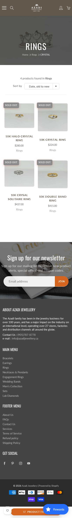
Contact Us (9, 424)
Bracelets (8, 358)
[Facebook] (4, 463)
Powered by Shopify (49, 485)
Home (25, 54)
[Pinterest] (12, 463)
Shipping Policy (11, 442)
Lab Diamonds (11, 395)
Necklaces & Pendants (15, 372)
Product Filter (38, 511)
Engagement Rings (13, 377)
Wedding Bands (12, 381)
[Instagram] (20, 463)
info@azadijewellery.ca (25, 338)
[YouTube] (29, 463)
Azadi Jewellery (29, 485)
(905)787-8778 (26, 334)
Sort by (17, 85)
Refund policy (10, 438)
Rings (34, 54)
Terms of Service (12, 433)
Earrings (7, 363)
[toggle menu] (4, 8)
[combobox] (41, 86)
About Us (8, 414)
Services (7, 428)
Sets (5, 391)
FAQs (6, 419)
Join (61, 281)
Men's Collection (12, 386)
